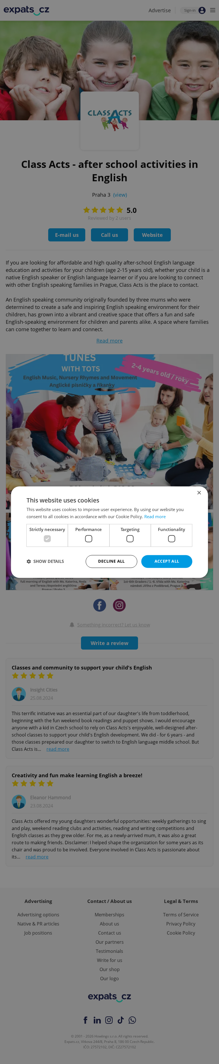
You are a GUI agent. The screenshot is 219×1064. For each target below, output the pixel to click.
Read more (155, 516)
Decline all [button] (111, 561)
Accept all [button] (167, 561)
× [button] (199, 493)
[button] (45, 561)
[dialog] (109, 532)
